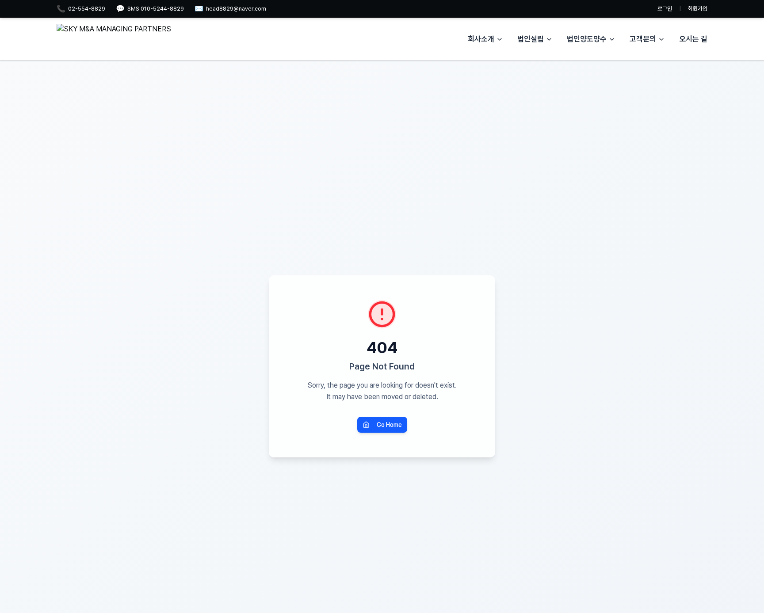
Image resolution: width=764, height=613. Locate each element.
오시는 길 (693, 38)
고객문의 (643, 38)
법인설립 (530, 38)
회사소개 (481, 38)
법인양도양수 (587, 38)
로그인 (664, 8)
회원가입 (697, 8)
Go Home (389, 424)
